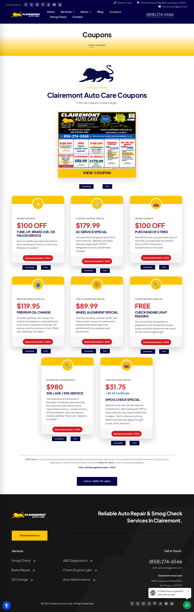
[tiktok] (48, 5)
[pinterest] (43, 5)
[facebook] (26, 5)
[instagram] (37, 5)
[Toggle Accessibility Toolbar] (6, 605)
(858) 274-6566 (160, 14)
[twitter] (31, 5)
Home (92, 45)
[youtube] (54, 5)
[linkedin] (60, 5)
